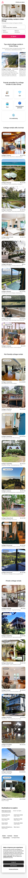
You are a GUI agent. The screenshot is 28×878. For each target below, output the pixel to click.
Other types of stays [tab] (6, 810)
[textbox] (7, 32)
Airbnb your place (20, 2)
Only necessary (13, 865)
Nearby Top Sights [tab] (17, 810)
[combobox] (13, 27)
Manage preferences (13, 869)
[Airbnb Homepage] (3, 2)
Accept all (13, 862)
